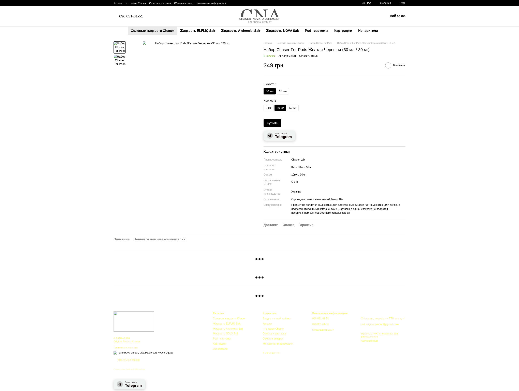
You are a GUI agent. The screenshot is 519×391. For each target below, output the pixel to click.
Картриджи (343, 30)
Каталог (118, 3)
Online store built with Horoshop (129, 369)
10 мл (283, 91)
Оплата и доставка (160, 3)
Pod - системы (316, 30)
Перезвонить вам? (323, 329)
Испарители (368, 30)
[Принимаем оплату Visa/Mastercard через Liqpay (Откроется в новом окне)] (143, 352)
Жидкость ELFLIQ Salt (197, 30)
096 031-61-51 (131, 16)
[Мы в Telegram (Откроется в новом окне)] (231, 3)
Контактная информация (211, 3)
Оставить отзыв (308, 56)
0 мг (268, 107)
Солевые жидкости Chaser (152, 30)
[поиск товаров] (388, 31)
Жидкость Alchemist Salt (240, 30)
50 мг (292, 107)
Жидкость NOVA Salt (282, 30)
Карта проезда (369, 341)
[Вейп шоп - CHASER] (134, 321)
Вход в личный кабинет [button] (277, 318)
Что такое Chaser (136, 3)
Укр (364, 3)
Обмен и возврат (184, 3)
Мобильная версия (128, 360)
